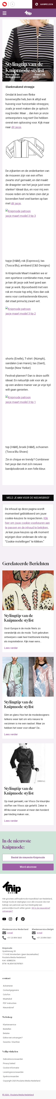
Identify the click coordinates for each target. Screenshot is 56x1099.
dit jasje (16, 127)
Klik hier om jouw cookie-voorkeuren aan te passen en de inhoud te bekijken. (27, 523)
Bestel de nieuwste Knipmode (28, 857)
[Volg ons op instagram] (10, 919)
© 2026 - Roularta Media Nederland (18, 1095)
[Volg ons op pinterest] (23, 919)
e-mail (10, 933)
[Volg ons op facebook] (17, 919)
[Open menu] (4, 13)
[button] (44, 4)
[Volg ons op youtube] (4, 919)
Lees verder (11, 647)
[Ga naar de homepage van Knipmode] (28, 13)
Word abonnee (28, 866)
